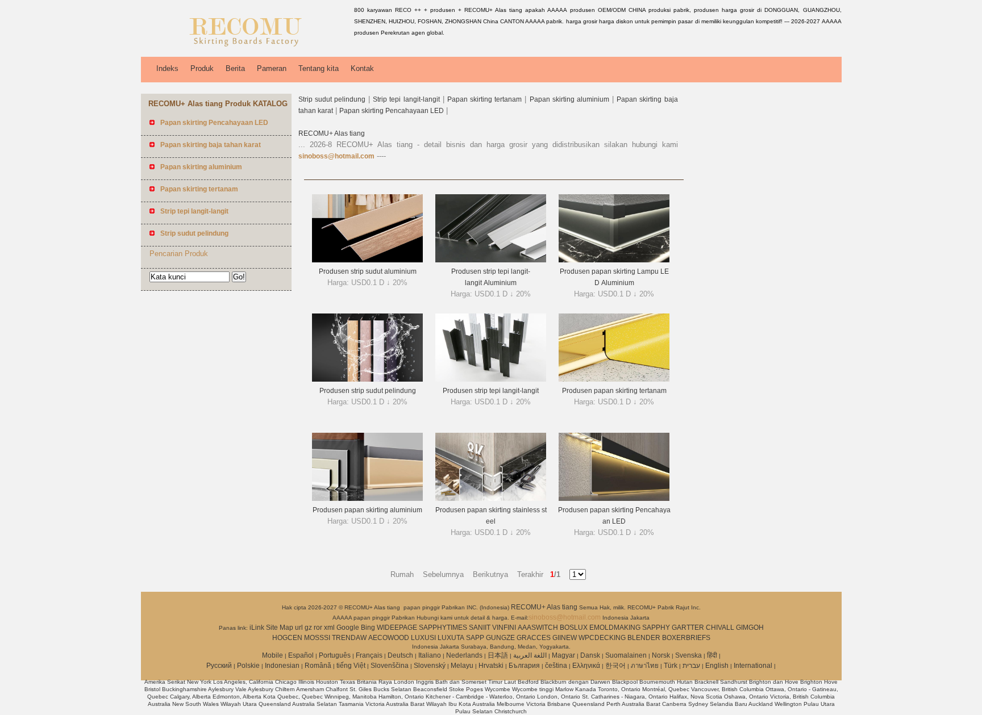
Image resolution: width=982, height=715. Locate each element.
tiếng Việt (350, 665)
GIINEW (564, 637)
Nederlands (464, 655)
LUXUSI (423, 637)
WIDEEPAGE (397, 627)
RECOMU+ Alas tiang (331, 133)
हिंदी (712, 655)
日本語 (498, 655)
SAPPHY (656, 627)
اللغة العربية (530, 655)
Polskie (248, 665)
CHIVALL (720, 627)
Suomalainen (626, 655)
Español (301, 655)
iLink (256, 627)
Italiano (429, 655)
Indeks (167, 68)
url (299, 627)
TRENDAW (349, 637)
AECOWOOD (388, 637)
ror (318, 627)
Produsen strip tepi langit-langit (491, 390)
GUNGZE (500, 637)
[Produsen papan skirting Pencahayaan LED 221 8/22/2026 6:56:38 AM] (614, 498)
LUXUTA (451, 637)
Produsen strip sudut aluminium (368, 271)
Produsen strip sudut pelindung (367, 390)
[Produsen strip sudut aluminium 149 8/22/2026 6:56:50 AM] (367, 260)
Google (347, 627)
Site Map (279, 627)
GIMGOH (750, 627)
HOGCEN (287, 637)
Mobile (272, 655)
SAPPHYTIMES (443, 627)
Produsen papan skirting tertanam (614, 390)
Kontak (362, 68)
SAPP (475, 637)
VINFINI (504, 627)
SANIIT (479, 627)
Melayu (462, 665)
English (717, 665)
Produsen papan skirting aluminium (367, 510)
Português (335, 655)
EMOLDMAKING (614, 627)
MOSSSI (317, 637)
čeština (556, 665)
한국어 (615, 665)
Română (318, 665)
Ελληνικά (586, 665)
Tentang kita (318, 68)
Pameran (271, 68)
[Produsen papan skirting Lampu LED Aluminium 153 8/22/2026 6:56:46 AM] (614, 260)
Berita (235, 68)
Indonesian (282, 665)
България (524, 665)
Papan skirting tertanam (484, 99)
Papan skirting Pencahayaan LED (391, 110)
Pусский (219, 665)
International (753, 665)
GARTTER (688, 627)
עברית (691, 665)
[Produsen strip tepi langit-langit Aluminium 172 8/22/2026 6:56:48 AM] (490, 260)
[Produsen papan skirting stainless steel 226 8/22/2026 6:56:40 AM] (490, 498)
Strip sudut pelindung (331, 99)
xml (329, 627)
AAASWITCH (538, 627)
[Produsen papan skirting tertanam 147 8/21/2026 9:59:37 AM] (614, 379)
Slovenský (430, 665)
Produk (202, 68)
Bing (368, 627)
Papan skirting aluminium (569, 99)
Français (369, 655)
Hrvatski (491, 665)
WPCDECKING (602, 637)
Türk (670, 665)
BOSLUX (574, 627)
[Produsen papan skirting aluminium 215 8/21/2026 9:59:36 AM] (367, 498)
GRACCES (534, 637)
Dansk (590, 655)
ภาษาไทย (645, 665)
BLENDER (643, 637)
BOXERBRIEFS (686, 637)
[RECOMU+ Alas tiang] (245, 48)
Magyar (563, 655)
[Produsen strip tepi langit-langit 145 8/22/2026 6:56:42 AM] (490, 379)
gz (308, 627)
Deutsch (400, 655)
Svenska (688, 655)
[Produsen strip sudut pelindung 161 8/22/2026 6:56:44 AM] (367, 379)
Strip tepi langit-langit (406, 99)
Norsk (661, 655)
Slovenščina (390, 665)
